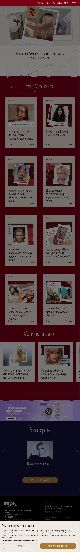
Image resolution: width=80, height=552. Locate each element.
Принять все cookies (57, 546)
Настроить (19, 546)
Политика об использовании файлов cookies (19, 540)
